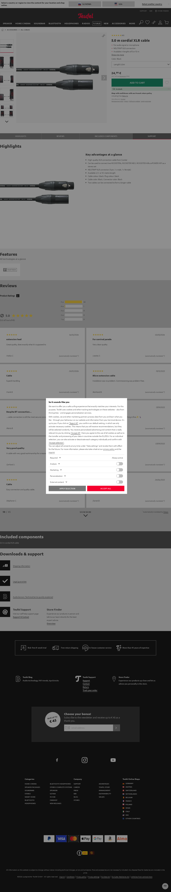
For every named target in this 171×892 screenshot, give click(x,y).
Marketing (54, 470)
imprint (52, 452)
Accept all (105, 488)
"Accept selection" (56, 442)
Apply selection (67, 488)
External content (57, 482)
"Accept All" (75, 433)
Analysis (53, 464)
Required (54, 457)
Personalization (56, 476)
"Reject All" (73, 423)
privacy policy (108, 449)
